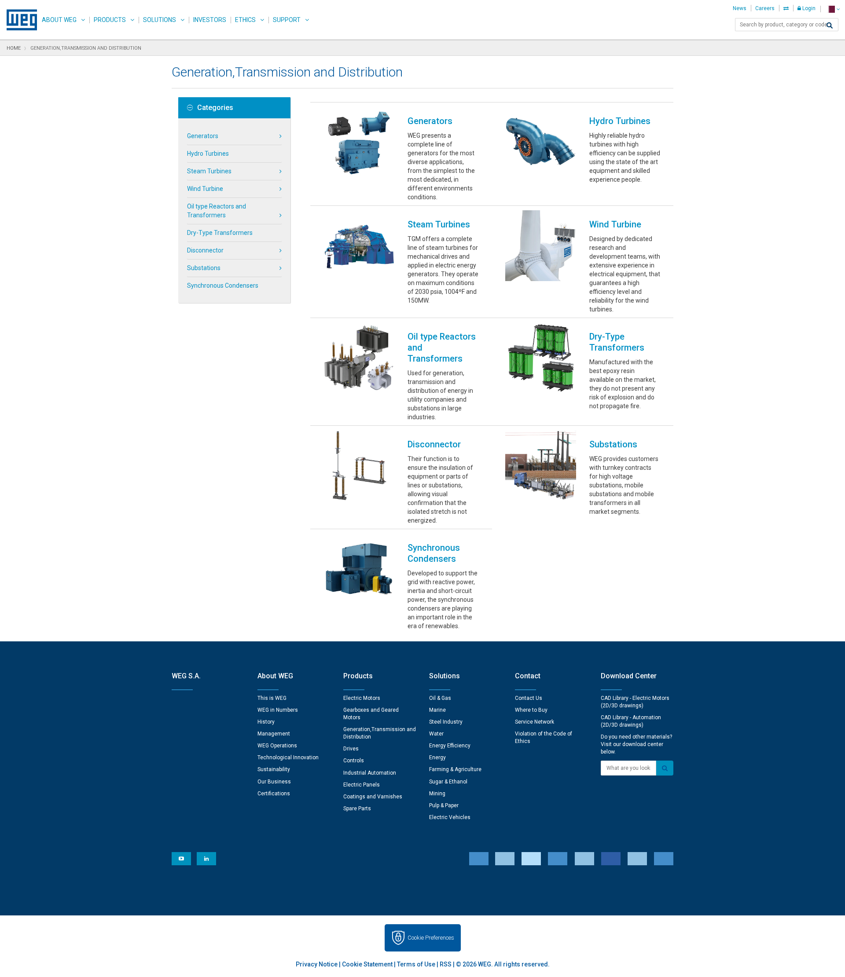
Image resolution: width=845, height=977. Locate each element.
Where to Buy (531, 710)
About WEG (59, 19)
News (739, 8)
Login (808, 8)
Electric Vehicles (449, 817)
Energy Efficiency (449, 746)
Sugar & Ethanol (448, 782)
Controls (353, 760)
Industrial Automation (369, 773)
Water (436, 734)
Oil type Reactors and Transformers (216, 211)
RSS (446, 964)
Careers (765, 8)
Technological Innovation (288, 757)
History (266, 722)
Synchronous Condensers (222, 285)
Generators (202, 135)
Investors (209, 19)
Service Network (534, 722)
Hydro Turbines (208, 153)
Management (273, 734)
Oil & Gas (440, 698)
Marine (437, 710)
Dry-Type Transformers (220, 232)
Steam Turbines (209, 171)
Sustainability (273, 769)
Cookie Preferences (431, 937)
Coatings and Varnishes (372, 797)
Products (110, 19)
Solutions (159, 19)
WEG (18, 20)
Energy (437, 757)
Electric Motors (361, 698)
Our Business (274, 782)
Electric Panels (361, 785)
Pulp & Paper (444, 805)
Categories (215, 108)
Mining (437, 793)
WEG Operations (277, 746)
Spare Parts (357, 808)
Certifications (273, 793)
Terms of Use (416, 964)
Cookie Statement (367, 964)
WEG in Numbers (277, 710)
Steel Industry (446, 722)
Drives (351, 749)
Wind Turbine (205, 188)
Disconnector (205, 250)
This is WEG (272, 698)
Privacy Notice (317, 964)
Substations (203, 267)
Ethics (245, 19)
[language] (832, 9)
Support (287, 19)
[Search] (829, 25)
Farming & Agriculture (455, 769)
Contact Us (528, 698)
